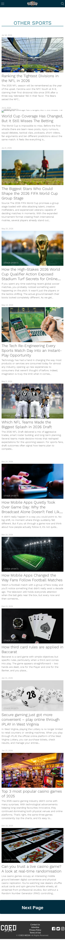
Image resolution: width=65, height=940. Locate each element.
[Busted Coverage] (32, 3)
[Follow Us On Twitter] (58, 929)
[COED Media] (8, 932)
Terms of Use (35, 933)
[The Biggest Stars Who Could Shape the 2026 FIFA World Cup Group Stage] (32, 167)
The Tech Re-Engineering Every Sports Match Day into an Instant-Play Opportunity (32, 350)
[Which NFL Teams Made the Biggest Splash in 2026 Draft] (32, 401)
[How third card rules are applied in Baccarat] (32, 625)
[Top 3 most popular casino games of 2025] (32, 770)
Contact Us (35, 925)
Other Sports (11, 69)
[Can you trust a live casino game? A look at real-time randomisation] (32, 845)
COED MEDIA (24, 935)
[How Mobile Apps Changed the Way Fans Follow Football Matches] (32, 554)
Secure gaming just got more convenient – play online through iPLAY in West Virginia (30, 719)
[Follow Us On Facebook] (54, 929)
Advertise (35, 927)
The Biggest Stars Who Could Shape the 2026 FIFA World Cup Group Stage (30, 193)
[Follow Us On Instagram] (63, 929)
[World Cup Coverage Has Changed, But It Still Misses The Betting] (32, 111)
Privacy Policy (35, 930)
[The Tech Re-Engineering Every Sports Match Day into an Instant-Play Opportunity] (32, 324)
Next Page (32, 907)
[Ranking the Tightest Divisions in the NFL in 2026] (32, 54)
